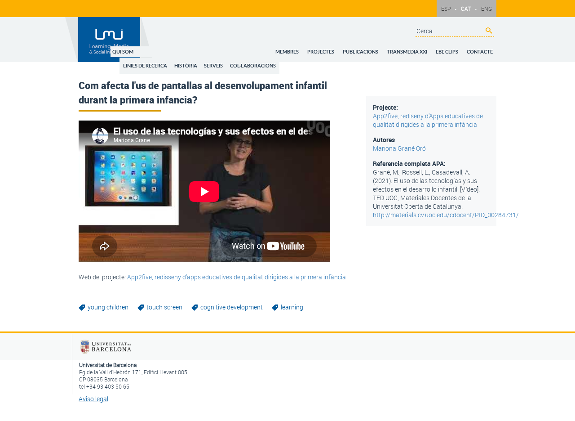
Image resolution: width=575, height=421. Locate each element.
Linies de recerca (179, 60)
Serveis (240, 60)
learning (292, 307)
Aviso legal (93, 398)
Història (215, 60)
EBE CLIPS (452, 49)
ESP (446, 8)
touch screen (164, 307)
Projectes (336, 49)
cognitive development (231, 307)
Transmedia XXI (416, 49)
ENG (486, 8)
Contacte (482, 49)
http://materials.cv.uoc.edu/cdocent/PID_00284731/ (446, 214)
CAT (466, 8)
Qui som (158, 49)
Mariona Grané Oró (399, 148)
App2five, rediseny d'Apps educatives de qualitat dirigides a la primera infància (428, 120)
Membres (306, 49)
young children (108, 307)
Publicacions (373, 49)
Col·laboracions (276, 60)
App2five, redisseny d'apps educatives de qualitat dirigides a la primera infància (236, 277)
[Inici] (109, 39)
